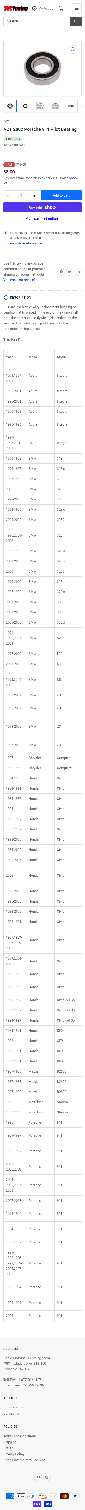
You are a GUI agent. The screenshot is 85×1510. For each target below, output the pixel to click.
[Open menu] (77, 8)
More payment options (42, 219)
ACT (6, 121)
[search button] (76, 21)
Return (8, 1448)
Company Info (13, 1407)
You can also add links (20, 280)
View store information (26, 243)
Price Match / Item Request (24, 1460)
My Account (47, 8)
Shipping (9, 1442)
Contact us (11, 1413)
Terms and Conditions (20, 1436)
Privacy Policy (13, 1454)
